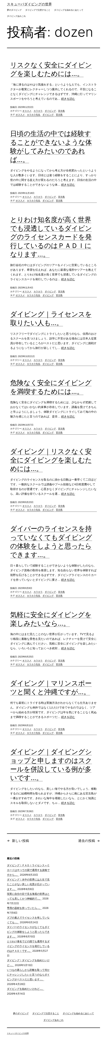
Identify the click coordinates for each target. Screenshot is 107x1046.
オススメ (26, 111)
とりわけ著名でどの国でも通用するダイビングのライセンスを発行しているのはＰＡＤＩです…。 (28, 946)
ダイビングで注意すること (37, 10)
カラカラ (38, 111)
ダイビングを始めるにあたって (68, 10)
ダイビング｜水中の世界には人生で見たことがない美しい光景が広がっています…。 (28, 884)
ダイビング (50, 111)
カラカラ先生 (33, 114)
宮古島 (61, 111)
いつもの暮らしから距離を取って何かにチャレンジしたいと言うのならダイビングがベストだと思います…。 (28, 974)
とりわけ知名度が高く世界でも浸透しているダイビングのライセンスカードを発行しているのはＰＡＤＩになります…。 (51, 236)
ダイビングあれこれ (16, 16)
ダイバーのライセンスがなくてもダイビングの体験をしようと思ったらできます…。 (28, 932)
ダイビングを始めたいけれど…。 (25, 988)
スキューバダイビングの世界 (29, 4)
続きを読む (68, 98)
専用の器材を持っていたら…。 (24, 908)
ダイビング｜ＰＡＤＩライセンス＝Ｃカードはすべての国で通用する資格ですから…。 (28, 870)
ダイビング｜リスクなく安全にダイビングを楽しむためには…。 (51, 460)
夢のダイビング (14, 10)
